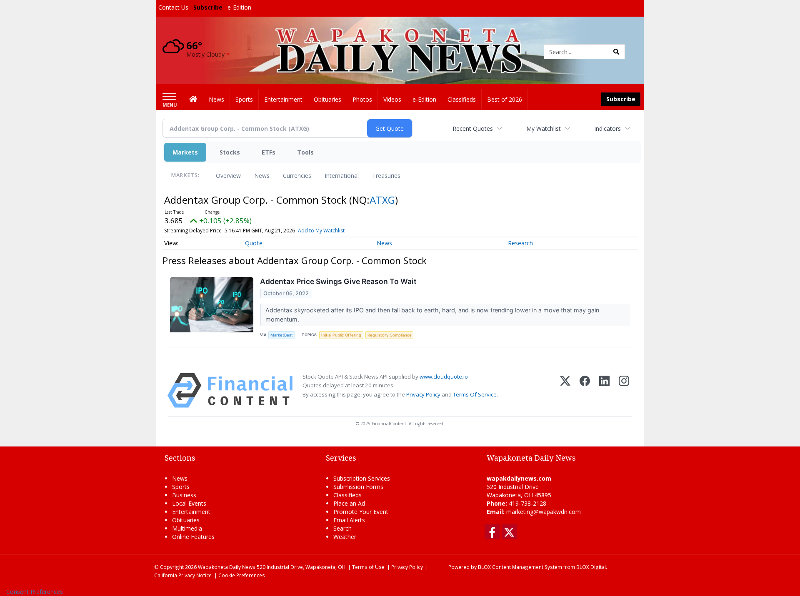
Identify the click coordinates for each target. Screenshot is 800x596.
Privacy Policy (423, 394)
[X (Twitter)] (565, 390)
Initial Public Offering (341, 335)
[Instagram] (623, 390)
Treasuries (386, 176)
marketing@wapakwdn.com (543, 512)
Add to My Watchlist (321, 230)
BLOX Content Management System (520, 567)
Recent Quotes (472, 128)
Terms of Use (368, 567)
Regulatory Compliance (390, 335)
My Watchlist (543, 128)
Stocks (230, 152)
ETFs (268, 152)
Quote (253, 243)
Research (520, 243)
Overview (228, 176)
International (342, 176)
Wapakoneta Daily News (226, 567)
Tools (305, 152)
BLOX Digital (591, 567)
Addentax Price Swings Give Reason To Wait (338, 281)
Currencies (297, 176)
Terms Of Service (475, 394)
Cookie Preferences (241, 575)
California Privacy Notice (183, 575)
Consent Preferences (34, 592)
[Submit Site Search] (616, 52)
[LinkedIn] (604, 390)
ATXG (382, 200)
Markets (185, 152)
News (262, 176)
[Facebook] (584, 390)
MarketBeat (281, 335)
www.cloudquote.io (444, 376)
